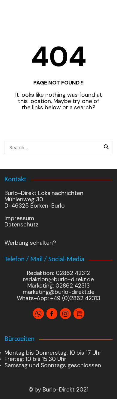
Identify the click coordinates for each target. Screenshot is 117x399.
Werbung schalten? (30, 243)
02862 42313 (72, 285)
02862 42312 (73, 273)
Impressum (19, 218)
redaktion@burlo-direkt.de (58, 279)
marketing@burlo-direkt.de (58, 292)
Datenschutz (21, 224)
